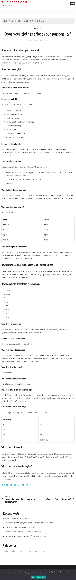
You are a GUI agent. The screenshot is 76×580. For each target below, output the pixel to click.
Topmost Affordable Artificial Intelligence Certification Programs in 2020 (25, 536)
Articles (38, 28)
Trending (43, 551)
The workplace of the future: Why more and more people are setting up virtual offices (29, 523)
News (35, 551)
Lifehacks (29, 551)
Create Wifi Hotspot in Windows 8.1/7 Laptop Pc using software (23, 532)
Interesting (20, 551)
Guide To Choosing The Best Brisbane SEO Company (20, 527)
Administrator (43, 40)
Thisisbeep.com (14, 2)
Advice (6, 551)
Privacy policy (41, 577)
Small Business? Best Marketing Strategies (17, 518)
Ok (33, 577)
